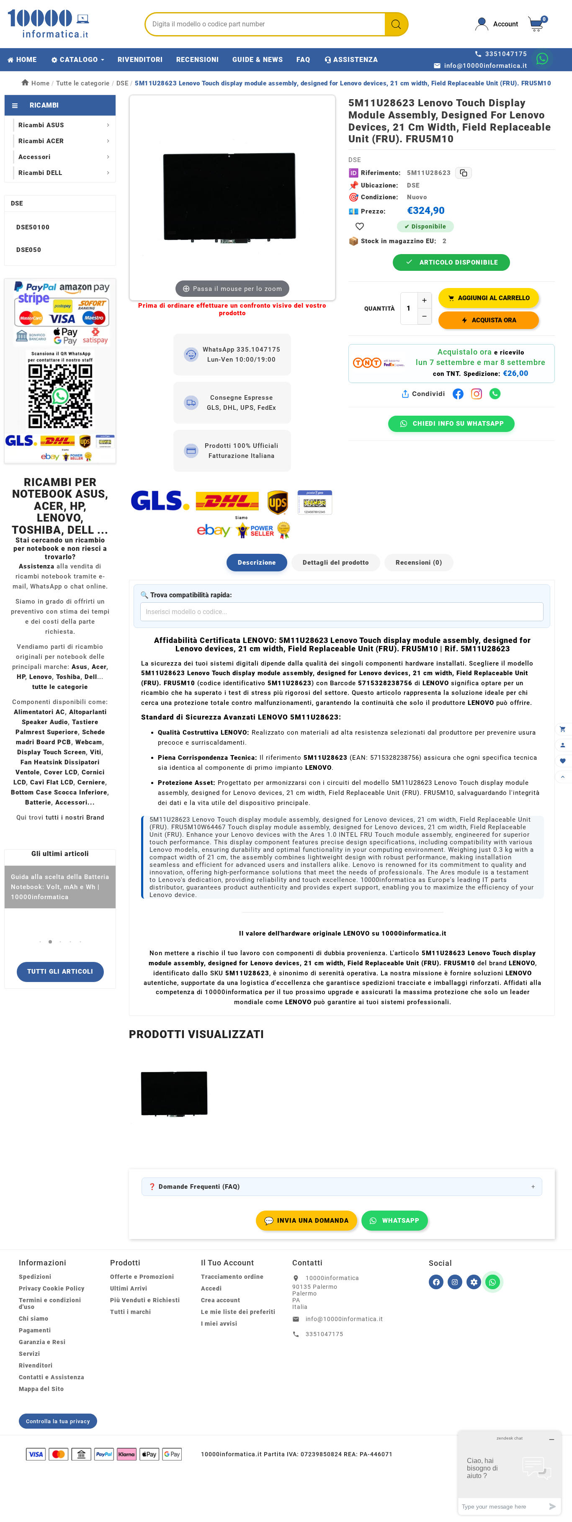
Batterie (38, 802)
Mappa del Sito (41, 1389)
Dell (91, 677)
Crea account (220, 1300)
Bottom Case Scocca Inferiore (59, 792)
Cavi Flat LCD (51, 782)
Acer (99, 667)
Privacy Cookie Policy (52, 1288)
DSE (17, 203)
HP (21, 677)
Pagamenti (35, 1330)
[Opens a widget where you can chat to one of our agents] (509, 1473)
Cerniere (91, 782)
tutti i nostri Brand (75, 817)
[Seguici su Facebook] (436, 1282)
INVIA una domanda (306, 1220)
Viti (95, 752)
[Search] (396, 24)
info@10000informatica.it (344, 1319)
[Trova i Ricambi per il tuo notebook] (473, 1282)
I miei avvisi (219, 1323)
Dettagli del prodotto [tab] (336, 562)
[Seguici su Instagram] (455, 1282)
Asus (80, 667)
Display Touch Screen (51, 752)
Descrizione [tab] (257, 562)
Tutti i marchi (130, 1312)
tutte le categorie (60, 687)
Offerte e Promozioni (142, 1276)
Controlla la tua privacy (58, 1421)
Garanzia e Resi (42, 1342)
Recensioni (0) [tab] (419, 562)
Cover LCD (60, 772)
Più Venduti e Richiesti (145, 1300)
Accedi (211, 1288)
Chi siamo (34, 1318)
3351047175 (324, 1334)
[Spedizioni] (232, 514)
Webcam (88, 742)
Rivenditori (36, 1365)
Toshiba (68, 677)
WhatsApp (401, 1220)
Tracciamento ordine (232, 1276)
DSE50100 (33, 227)
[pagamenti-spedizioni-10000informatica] (60, 371)
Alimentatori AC (39, 712)
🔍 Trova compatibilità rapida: (186, 595)
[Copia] (463, 173)
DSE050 (28, 250)
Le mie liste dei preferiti (238, 1312)
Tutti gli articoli (60, 971)
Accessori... (75, 802)
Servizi (29, 1353)
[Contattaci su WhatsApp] (542, 58)
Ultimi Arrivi (128, 1288)
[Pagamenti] (104, 1454)
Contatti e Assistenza (51, 1377)
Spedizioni (35, 1276)
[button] (40, 941)
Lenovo (40, 677)
